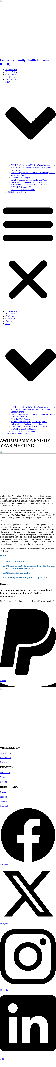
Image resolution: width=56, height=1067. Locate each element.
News (2, 777)
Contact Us (10, 77)
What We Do (11, 72)
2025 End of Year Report (16, 192)
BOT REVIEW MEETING (23, 189)
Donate (3, 792)
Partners (3, 762)
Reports (3, 782)
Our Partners (10, 74)
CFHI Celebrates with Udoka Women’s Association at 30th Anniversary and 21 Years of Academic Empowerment (33, 167)
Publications (10, 79)
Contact (3, 801)
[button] (28, 251)
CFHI (4, 1059)
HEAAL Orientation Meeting (23, 187)
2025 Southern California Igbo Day (17, 573)
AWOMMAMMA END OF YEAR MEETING (31, 185)
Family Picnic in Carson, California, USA (29, 180)
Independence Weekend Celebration (26, 182)
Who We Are (11, 69)
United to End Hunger (20, 177)
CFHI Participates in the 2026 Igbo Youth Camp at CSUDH (26, 578)
